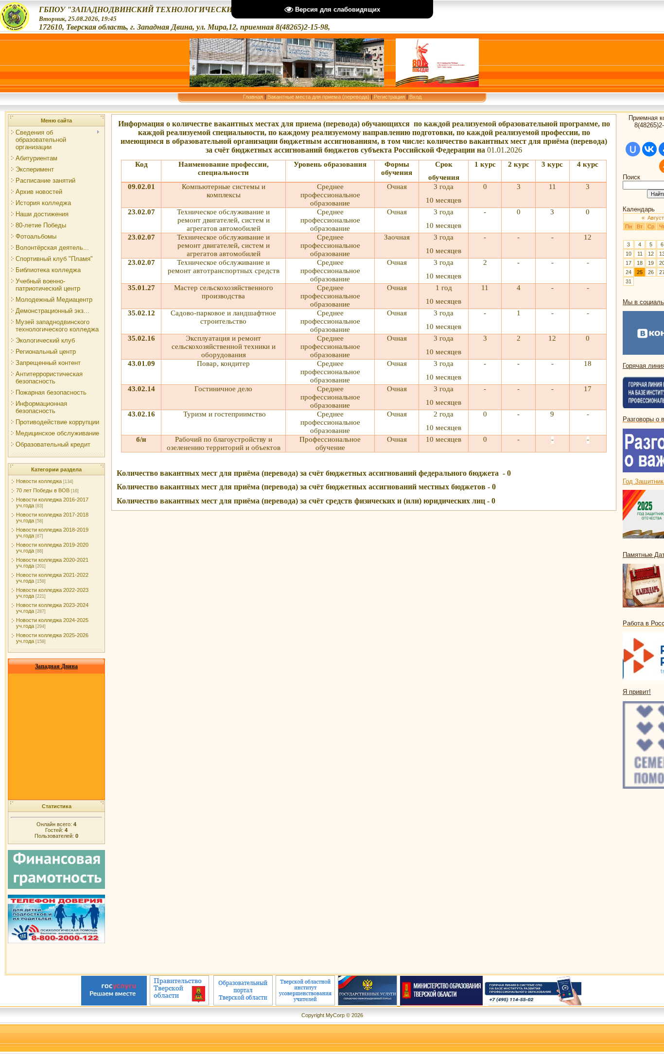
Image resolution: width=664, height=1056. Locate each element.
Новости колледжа (39, 481)
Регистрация (389, 97)
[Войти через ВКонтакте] (649, 149)
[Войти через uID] (633, 149)
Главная (253, 97)
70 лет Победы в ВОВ (43, 490)
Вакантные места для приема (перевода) (318, 97)
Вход (415, 97)
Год (629, 481)
